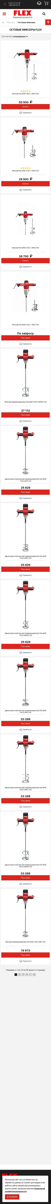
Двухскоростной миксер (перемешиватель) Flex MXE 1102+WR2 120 (25, 557)
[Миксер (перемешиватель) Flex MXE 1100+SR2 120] (25, 913)
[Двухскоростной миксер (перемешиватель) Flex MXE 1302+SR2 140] (25, 682)
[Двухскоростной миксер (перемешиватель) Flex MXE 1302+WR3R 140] (25, 836)
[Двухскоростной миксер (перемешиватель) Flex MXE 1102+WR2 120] (25, 527)
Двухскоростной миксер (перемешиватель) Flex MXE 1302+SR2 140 (25, 712)
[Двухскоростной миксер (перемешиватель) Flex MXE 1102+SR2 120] (25, 450)
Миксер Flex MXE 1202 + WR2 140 (25, 325)
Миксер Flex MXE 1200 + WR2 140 (25, 248)
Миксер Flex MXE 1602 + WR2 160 (25, 94)
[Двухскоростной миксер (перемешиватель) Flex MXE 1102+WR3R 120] (25, 605)
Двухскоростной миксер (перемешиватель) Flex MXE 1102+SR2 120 (25, 480)
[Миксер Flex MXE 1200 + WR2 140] (25, 219)
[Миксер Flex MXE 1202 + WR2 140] (25, 296)
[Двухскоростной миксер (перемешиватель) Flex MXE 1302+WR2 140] (25, 759)
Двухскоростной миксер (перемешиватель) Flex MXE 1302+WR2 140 (25, 789)
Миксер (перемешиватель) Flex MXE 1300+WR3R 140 (26, 402)
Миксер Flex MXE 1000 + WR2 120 (25, 171)
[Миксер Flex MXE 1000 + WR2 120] (25, 142)
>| (34, 974)
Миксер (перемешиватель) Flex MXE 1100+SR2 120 (25, 942)
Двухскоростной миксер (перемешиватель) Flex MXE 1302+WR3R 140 (25, 866)
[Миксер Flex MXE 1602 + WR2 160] (25, 65)
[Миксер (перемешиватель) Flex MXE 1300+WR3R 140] (25, 373)
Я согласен (12, 1197)
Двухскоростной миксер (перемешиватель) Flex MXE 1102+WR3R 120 (25, 634)
